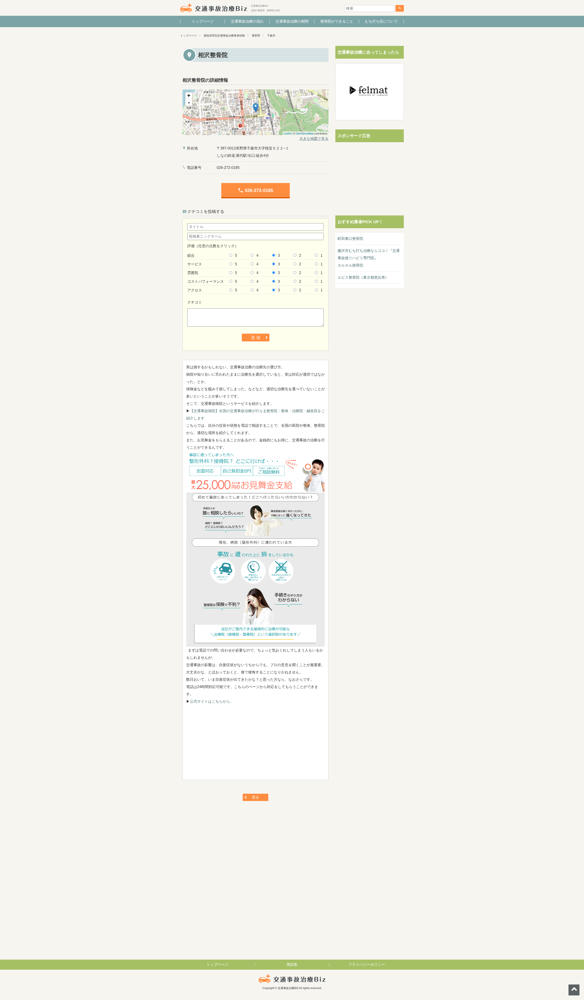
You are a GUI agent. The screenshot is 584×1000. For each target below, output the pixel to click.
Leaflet (287, 133)
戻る (255, 797)
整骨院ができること (336, 21)
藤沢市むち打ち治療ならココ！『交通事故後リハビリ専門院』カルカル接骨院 (369, 258)
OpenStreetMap (304, 133)
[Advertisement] (255, 744)
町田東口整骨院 (350, 239)
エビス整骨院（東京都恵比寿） (363, 277)
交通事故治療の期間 (292, 21)
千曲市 (271, 35)
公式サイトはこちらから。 (212, 701)
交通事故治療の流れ (247, 21)
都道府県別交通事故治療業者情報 (224, 35)
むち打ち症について (381, 21)
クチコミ (194, 302)
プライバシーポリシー (366, 964)
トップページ (203, 21)
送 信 (255, 337)
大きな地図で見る (313, 139)
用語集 (292, 964)
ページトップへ (573, 989)
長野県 (256, 35)
